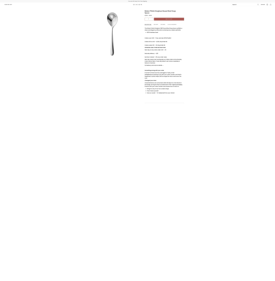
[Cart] (270, 4)
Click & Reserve (172, 24)
